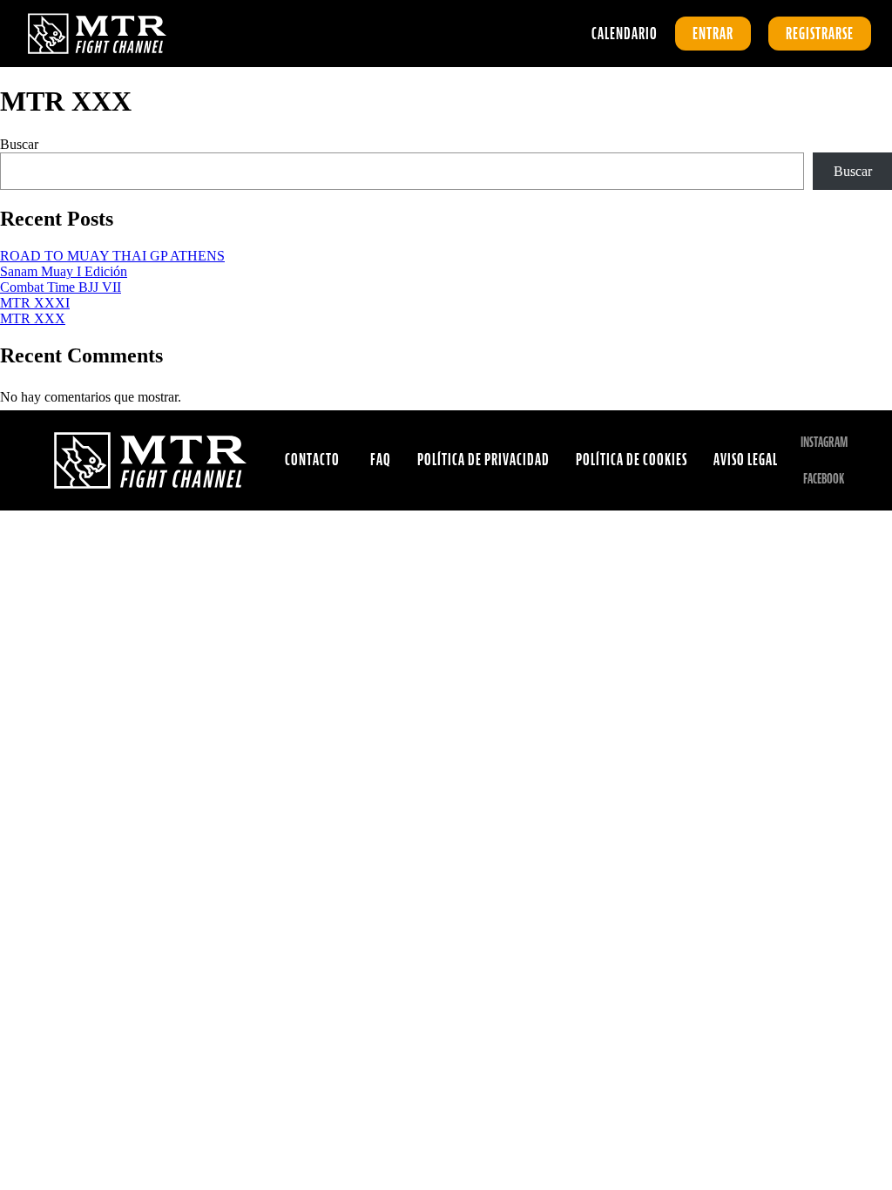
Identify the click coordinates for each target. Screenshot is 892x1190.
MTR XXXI (35, 302)
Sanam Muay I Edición (63, 271)
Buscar (19, 144)
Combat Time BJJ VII (60, 287)
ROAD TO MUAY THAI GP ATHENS (112, 255)
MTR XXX (32, 318)
